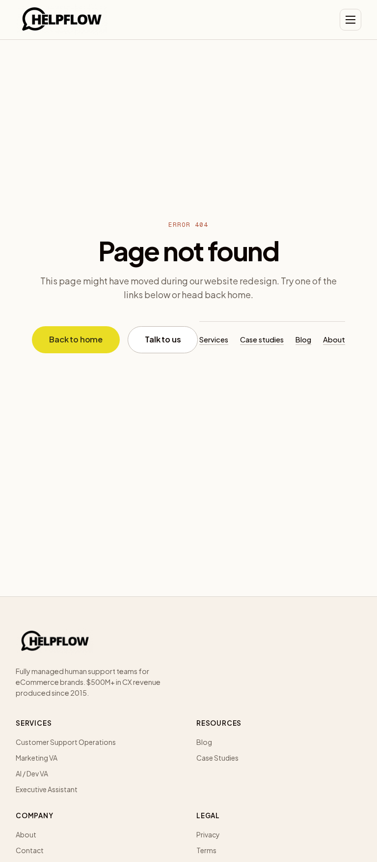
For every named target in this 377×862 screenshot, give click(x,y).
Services (213, 339)
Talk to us (163, 339)
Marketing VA (36, 757)
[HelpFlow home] (62, 19)
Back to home (76, 339)
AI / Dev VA (32, 773)
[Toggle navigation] (350, 20)
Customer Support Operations (66, 742)
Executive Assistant (47, 789)
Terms (206, 850)
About (334, 339)
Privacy (208, 834)
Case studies (262, 339)
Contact (30, 850)
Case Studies (217, 757)
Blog (303, 339)
